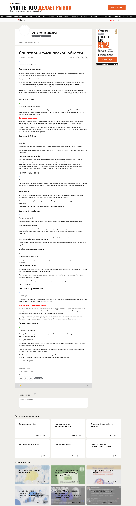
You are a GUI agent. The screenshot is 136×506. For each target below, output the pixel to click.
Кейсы (28, 368)
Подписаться (36, 36)
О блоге (36, 42)
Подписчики (29, 42)
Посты (21, 42)
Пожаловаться (46, 36)
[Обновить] (35, 394)
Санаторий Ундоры (44, 32)
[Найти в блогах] (118, 20)
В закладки (38, 378)
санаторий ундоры (28, 371)
